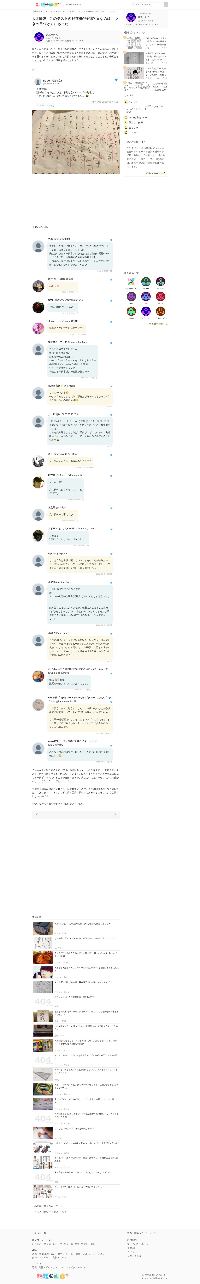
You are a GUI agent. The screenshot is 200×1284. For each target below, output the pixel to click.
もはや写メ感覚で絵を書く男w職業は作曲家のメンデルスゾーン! (84, 982)
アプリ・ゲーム (152, 78)
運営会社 (132, 1248)
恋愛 (147, 48)
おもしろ (133, 127)
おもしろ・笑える (62, 977)
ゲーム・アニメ (96, 1253)
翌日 (64, 1211)
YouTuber (44, 1253)
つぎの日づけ (44, 1211)
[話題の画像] (46, 4)
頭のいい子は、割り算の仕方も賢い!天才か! (74, 997)
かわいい (58, 948)
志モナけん (52, 34)
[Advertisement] (76, 201)
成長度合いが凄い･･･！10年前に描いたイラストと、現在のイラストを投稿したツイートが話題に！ (156, 59)
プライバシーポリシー (139, 1243)
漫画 (34, 1253)
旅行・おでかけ (59, 1253)
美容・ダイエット (154, 107)
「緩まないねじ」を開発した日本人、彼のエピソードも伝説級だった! (86, 1143)
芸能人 (57, 1079)
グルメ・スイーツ (62, 962)
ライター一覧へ (157, 323)
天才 (56, 1211)
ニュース (149, 63)
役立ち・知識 (60, 933)
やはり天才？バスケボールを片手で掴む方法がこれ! (78, 1187)
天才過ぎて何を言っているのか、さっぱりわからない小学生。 (83, 1172)
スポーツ (57, 1243)
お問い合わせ (134, 1256)
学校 (56, 1006)
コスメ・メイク (134, 108)
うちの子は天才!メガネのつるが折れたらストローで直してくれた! (84, 938)
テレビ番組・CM (138, 117)
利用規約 (132, 1239)
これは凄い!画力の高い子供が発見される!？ (74, 1128)
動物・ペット (60, 1035)
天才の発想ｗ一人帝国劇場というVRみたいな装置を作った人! (82, 923)
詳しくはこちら (154, 172)
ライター (132, 1252)
